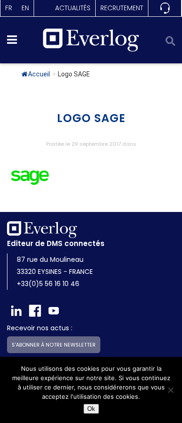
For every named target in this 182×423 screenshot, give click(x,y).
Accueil (39, 74)
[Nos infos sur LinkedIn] (16, 310)
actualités (73, 8)
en (25, 8)
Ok (91, 408)
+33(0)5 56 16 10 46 (48, 283)
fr (8, 8)
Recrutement (121, 8)
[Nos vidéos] (53, 310)
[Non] (170, 390)
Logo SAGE (91, 118)
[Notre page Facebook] (35, 310)
